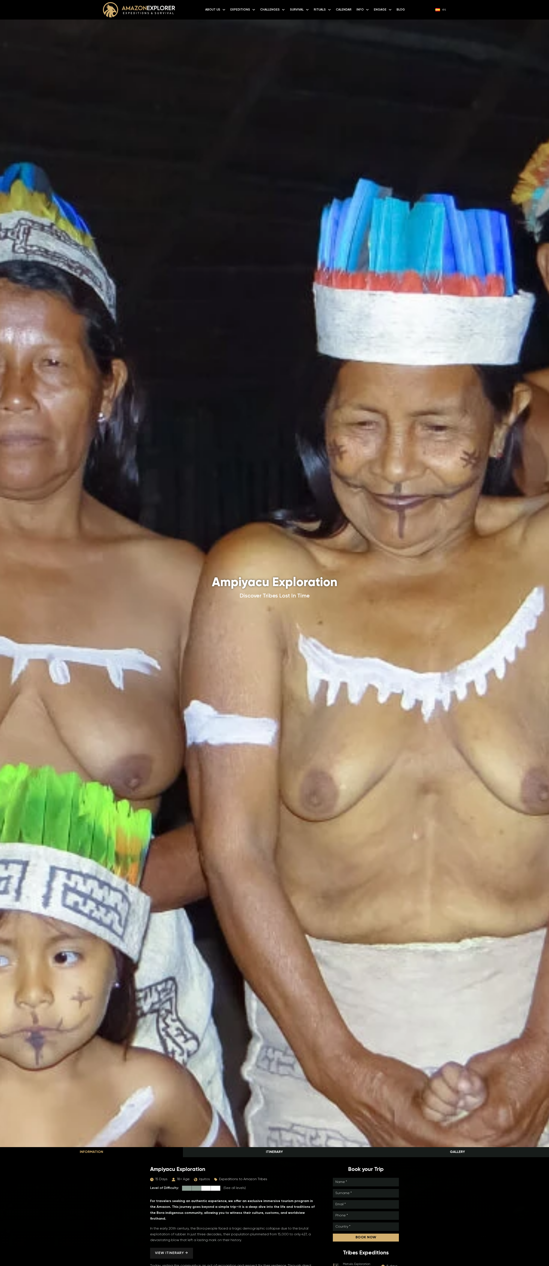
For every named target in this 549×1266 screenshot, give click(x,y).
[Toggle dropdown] (223, 9)
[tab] (91, 1152)
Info (360, 9)
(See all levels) (234, 1188)
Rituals (320, 9)
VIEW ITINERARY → (171, 1253)
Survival (297, 9)
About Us (212, 9)
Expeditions (240, 9)
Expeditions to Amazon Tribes (243, 1179)
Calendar (343, 9)
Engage (380, 9)
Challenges (270, 9)
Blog (401, 9)
